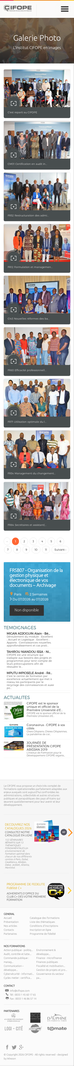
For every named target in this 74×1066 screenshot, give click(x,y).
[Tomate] (57, 1032)
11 (46, 549)
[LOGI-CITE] (14, 1032)
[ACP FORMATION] (35, 1021)
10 (36, 549)
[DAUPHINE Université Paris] (57, 1021)
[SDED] (35, 1032)
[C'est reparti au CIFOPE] (37, 88)
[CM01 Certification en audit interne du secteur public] (37, 140)
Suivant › (60, 549)
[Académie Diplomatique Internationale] (14, 1021)
